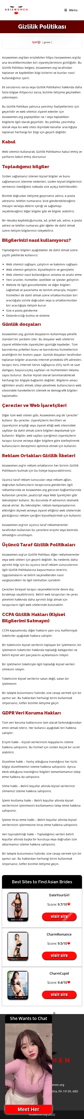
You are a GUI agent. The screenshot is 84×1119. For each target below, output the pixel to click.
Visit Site (59, 916)
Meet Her (28, 1109)
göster (47, 42)
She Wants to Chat (28, 1018)
